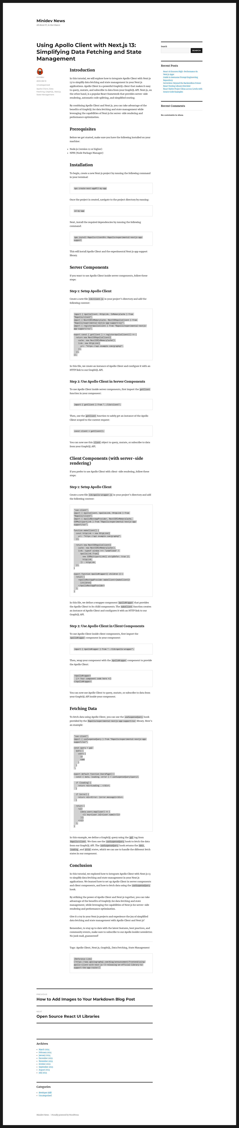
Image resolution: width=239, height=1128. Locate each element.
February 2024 (45, 1052)
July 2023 (43, 1073)
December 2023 (45, 1058)
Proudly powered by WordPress (65, 1115)
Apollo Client (42, 89)
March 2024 (44, 1049)
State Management (45, 94)
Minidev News (51, 20)
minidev (40, 77)
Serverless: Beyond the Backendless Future (182, 83)
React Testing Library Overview (176, 86)
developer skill (45, 1093)
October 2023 (44, 1064)
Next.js (57, 92)
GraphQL (50, 92)
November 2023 (46, 1061)
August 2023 (44, 1070)
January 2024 (44, 1055)
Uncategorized (43, 85)
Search (164, 46)
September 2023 (46, 1067)
